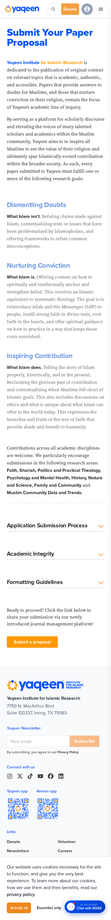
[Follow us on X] (20, 776)
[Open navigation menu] (100, 9)
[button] (55, 527)
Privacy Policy (68, 752)
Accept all (19, 908)
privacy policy (21, 894)
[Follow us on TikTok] (30, 776)
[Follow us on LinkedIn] (61, 776)
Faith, (12, 470)
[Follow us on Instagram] (10, 776)
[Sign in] (87, 9)
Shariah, (27, 470)
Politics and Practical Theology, (69, 470)
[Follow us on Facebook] (51, 776)
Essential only (49, 908)
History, (79, 477)
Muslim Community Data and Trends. (45, 492)
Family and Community (57, 485)
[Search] (53, 9)
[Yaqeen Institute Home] (22, 9)
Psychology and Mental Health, (38, 477)
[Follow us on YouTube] (40, 776)
